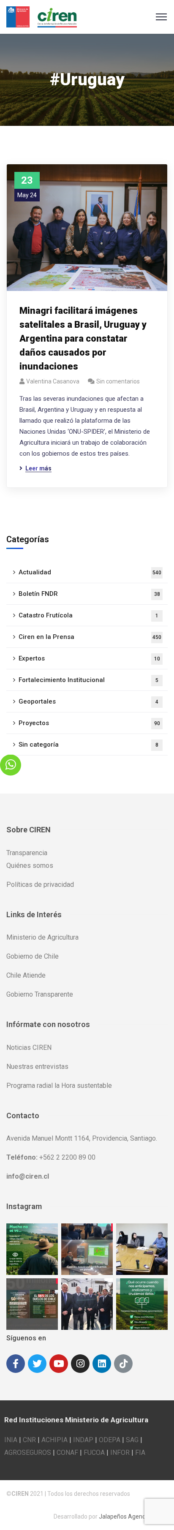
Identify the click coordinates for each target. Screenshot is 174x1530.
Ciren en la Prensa (90, 637)
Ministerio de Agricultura (42, 937)
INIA (10, 1440)
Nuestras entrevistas (37, 1067)
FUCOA (94, 1452)
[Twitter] (37, 1363)
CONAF (67, 1452)
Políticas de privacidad (40, 884)
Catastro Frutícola (88, 615)
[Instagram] (80, 1363)
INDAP (83, 1440)
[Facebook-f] (15, 1363)
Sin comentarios (118, 381)
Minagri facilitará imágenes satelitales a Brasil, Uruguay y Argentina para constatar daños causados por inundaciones (83, 338)
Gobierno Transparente (39, 994)
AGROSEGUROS (27, 1452)
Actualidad (90, 572)
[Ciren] (41, 16)
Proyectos (89, 723)
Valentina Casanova (52, 381)
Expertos (89, 658)
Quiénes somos (29, 865)
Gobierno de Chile (32, 956)
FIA (140, 1452)
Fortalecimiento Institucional (88, 680)
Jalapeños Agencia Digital (133, 1516)
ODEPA (109, 1440)
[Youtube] (58, 1363)
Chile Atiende (26, 975)
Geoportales (88, 701)
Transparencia (26, 853)
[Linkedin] (101, 1363)
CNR (29, 1440)
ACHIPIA (54, 1440)
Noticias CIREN (29, 1048)
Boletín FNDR (89, 594)
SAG (132, 1440)
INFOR (120, 1452)
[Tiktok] (123, 1363)
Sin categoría (88, 744)
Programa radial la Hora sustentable (59, 1086)
